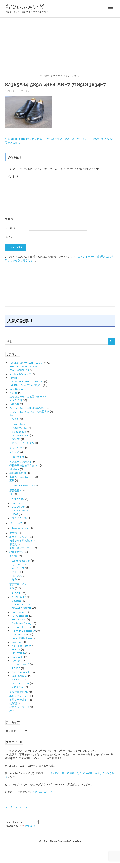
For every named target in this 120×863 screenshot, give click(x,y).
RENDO (16, 668)
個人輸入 (14, 469)
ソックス (14, 451)
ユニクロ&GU (19, 517)
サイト (8, 237)
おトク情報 (15, 400)
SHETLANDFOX (20, 683)
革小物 (13, 555)
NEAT (15, 514)
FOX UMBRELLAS (19, 370)
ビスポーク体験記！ (20, 461)
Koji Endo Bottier (21, 645)
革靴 (11, 588)
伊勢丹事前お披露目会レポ (24, 465)
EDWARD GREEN (21, 608)
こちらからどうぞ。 (43, 791)
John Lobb (17, 641)
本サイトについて (19, 536)
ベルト (15, 571)
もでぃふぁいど (26, 91)
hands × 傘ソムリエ (20, 373)
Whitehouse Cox (21, 560)
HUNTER (14, 377)
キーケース (18, 567)
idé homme (18, 456)
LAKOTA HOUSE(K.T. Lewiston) (26, 381)
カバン (13, 415)
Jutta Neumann (20, 435)
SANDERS (17, 679)
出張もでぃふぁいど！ (21, 476)
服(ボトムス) (16, 522)
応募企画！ (15, 490)
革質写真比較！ (18, 584)
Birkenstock (18, 423)
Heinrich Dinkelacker (23, 630)
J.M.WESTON (19, 634)
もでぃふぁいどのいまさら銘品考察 (29, 411)
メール (10, 227)
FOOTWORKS (19, 427)
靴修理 (13, 703)
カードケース (19, 564)
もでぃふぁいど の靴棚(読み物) (26, 407)
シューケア (15, 447)
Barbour (16, 502)
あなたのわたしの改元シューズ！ (28, 396)
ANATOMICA (19, 596)
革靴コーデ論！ (18, 699)
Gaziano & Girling (21, 623)
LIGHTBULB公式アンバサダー (25, 385)
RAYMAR (17, 660)
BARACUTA (18, 499)
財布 (14, 579)
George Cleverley (21, 626)
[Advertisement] (60, 41)
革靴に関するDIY (18, 691)
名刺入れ (17, 575)
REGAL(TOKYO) (20, 664)
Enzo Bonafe (19, 611)
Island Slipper (19, 431)
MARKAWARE (20, 510)
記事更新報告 (16, 551)
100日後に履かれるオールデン (26, 362)
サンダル (14, 418)
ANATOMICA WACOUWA (23, 366)
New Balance (16, 388)
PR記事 (13, 392)
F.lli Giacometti (20, 615)
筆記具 (13, 544)
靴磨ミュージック (19, 706)
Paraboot (17, 656)
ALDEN (16, 593)
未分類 (13, 532)
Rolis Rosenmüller (22, 671)
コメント (11, 176)
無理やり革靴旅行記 (20, 540)
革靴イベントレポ (19, 695)
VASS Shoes (18, 686)
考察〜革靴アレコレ (20, 547)
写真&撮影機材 (17, 472)
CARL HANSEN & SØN (24, 485)
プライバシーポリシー (17, 806)
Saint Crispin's (20, 675)
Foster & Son (19, 619)
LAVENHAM (18, 506)
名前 (9, 218)
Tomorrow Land (20, 527)
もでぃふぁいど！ (27, 6)
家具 (11, 480)
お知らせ (14, 403)
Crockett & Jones (21, 604)
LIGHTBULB (18, 653)
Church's (16, 600)
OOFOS (16, 439)
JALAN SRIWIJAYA (22, 638)
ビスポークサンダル (23, 442)
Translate (30, 825)
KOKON (16, 649)
